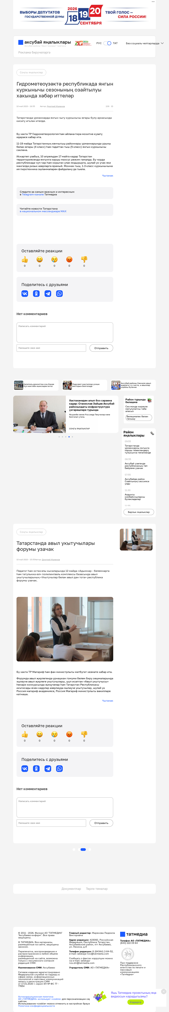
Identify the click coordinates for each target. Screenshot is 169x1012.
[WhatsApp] (59, 293)
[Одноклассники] (36, 293)
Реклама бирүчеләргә (34, 52)
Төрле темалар (97, 888)
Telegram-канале (33, 194)
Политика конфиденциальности (36, 1005)
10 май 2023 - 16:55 (26, 106)
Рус (99, 43)
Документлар (71, 888)
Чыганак (107, 175)
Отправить (101, 348)
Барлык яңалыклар (139, 512)
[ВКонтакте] (24, 293)
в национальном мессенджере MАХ (43, 211)
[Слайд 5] (72, 436)
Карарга (135, 1002)
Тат (115, 43)
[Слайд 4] (69, 436)
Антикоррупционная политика (35, 996)
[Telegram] (48, 293)
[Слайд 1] (59, 436)
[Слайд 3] (65, 436)
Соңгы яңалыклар (31, 72)
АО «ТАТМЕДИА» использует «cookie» (39, 998)
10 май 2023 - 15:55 (26, 560)
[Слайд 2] (62, 436)
